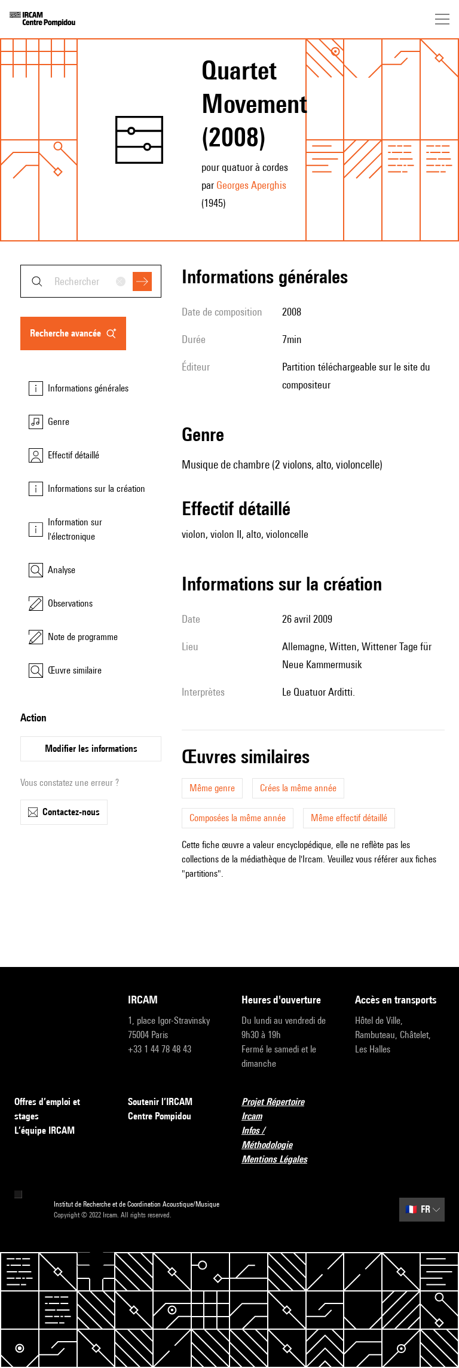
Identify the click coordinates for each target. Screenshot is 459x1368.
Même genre (212, 788)
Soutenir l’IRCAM (160, 1101)
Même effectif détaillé (349, 818)
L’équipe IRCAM (44, 1130)
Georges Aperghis (251, 185)
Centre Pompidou (159, 1116)
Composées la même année (237, 818)
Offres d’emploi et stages (47, 1109)
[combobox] (90, 281)
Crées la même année (298, 788)
